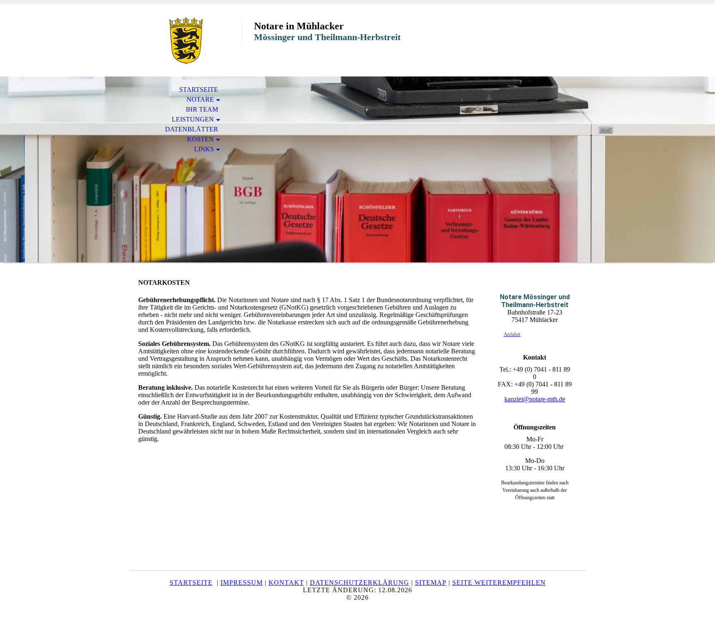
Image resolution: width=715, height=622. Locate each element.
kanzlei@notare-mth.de (534, 399)
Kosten (200, 139)
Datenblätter (191, 129)
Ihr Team (202, 109)
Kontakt (286, 582)
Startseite (198, 89)
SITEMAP (430, 582)
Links (204, 149)
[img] (186, 40)
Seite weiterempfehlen (499, 582)
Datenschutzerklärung (359, 582)
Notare (200, 99)
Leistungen (193, 119)
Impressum (242, 582)
